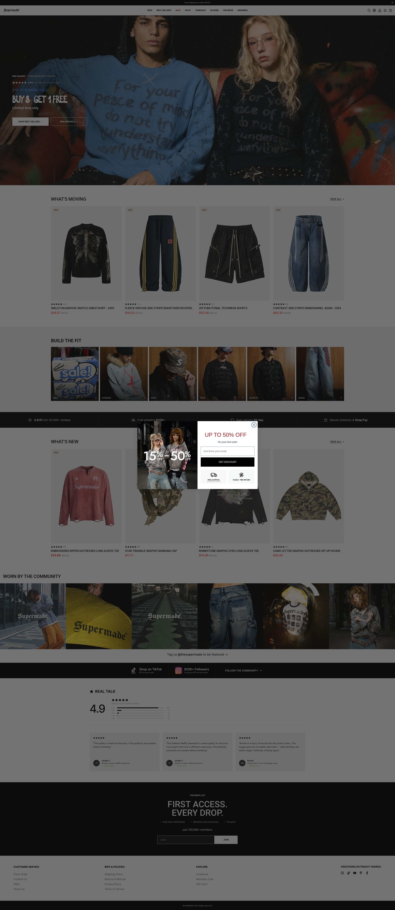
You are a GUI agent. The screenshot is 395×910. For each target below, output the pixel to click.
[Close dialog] (254, 424)
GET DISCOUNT (227, 462)
